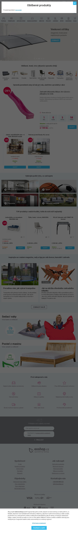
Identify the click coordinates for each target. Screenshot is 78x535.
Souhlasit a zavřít (39, 528)
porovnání (18, 10)
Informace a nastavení (39, 523)
